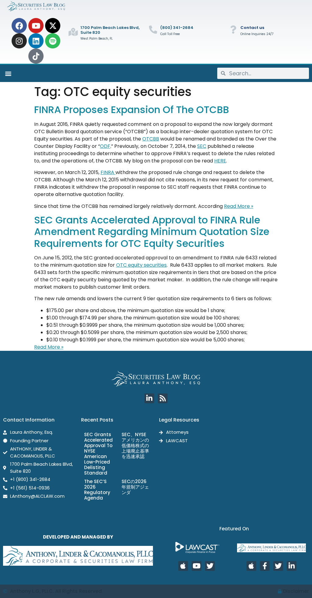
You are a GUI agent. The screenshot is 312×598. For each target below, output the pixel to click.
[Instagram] (19, 40)
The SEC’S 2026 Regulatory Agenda (97, 489)
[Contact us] (233, 29)
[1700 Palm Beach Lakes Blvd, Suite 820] (73, 32)
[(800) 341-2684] (153, 29)
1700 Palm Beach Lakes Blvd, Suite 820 (110, 30)
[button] (8, 73)
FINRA (108, 172)
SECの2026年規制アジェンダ (135, 487)
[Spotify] (52, 40)
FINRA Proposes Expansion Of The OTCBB (131, 109)
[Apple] (183, 566)
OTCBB (150, 138)
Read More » (238, 206)
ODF (105, 146)
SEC (201, 146)
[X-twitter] (52, 25)
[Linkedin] (36, 40)
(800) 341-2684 (176, 27)
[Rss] (163, 398)
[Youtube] (36, 25)
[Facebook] (19, 25)
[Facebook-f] (265, 566)
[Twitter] (210, 566)
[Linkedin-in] (149, 398)
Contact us (252, 27)
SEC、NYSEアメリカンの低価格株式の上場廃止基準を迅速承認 (135, 445)
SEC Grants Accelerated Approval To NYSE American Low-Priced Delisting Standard (98, 453)
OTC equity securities (141, 265)
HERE (220, 160)
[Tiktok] (36, 56)
